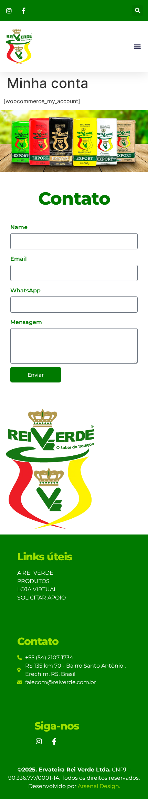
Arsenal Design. (99, 786)
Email (18, 259)
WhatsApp (25, 290)
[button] (137, 10)
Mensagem (26, 322)
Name (19, 227)
